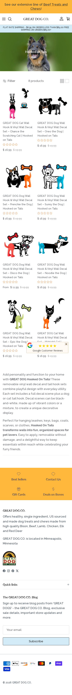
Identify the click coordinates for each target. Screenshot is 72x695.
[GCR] (30, 345)
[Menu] (4, 19)
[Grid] (62, 81)
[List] (67, 81)
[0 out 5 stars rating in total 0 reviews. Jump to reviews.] (11, 144)
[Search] (11, 19)
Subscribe (36, 641)
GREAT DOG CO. (21, 682)
